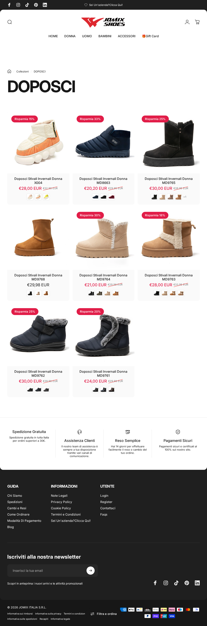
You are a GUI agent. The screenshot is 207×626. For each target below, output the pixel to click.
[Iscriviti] (91, 571)
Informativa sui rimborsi (20, 613)
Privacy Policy (61, 502)
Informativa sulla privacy (48, 613)
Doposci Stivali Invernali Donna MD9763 (169, 277)
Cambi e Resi (16, 508)
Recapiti (44, 619)
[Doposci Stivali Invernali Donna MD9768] (38, 239)
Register (106, 502)
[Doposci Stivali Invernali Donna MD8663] (104, 142)
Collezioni (22, 71)
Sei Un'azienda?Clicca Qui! (71, 521)
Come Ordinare (18, 514)
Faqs (103, 514)
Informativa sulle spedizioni (22, 619)
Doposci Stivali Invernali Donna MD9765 (169, 181)
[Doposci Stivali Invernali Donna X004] (38, 142)
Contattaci (107, 508)
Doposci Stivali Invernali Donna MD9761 (103, 373)
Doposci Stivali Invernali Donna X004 (38, 181)
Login (104, 496)
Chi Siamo (14, 496)
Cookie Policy (61, 508)
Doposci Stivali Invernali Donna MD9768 (38, 277)
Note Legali (59, 496)
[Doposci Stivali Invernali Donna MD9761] (104, 335)
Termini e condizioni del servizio (81, 613)
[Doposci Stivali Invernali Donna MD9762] (38, 335)
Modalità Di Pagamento (24, 521)
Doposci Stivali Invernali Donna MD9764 (103, 277)
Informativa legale (60, 619)
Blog (10, 527)
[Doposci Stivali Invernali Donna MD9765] (169, 142)
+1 (184, 197)
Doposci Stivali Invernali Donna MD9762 (38, 373)
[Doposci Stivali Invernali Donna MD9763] (169, 239)
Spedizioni (14, 502)
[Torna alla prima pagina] (9, 71)
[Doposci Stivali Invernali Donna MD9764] (104, 239)
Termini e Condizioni (66, 514)
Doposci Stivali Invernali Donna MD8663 (103, 181)
